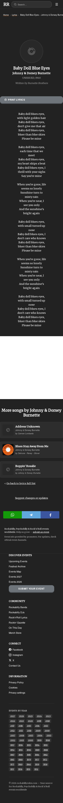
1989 (37, 750)
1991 (21, 750)
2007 (12, 735)
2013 (46, 726)
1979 (29, 759)
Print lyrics (16, 99)
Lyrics (14, 14)
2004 (39, 735)
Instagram (18, 655)
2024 (39, 716)
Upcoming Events (18, 561)
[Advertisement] (31, 367)
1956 (20, 769)
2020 (30, 721)
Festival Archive (17, 566)
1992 (12, 750)
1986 (20, 755)
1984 (37, 755)
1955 (28, 769)
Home (6, 14)
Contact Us (14, 665)
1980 (20, 759)
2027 (12, 716)
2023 (48, 716)
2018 (47, 721)
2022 (12, 721)
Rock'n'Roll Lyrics (18, 617)
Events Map (15, 571)
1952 (36, 769)
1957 (12, 769)
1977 (37, 759)
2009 (37, 730)
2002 (12, 740)
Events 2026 (15, 581)
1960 (29, 764)
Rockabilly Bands (18, 607)
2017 (12, 726)
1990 (29, 750)
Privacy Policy (16, 682)
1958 (45, 764)
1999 (39, 740)
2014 (37, 726)
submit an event (41, 532)
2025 (30, 716)
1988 (46, 750)
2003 (48, 735)
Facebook (18, 649)
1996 (20, 745)
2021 (21, 721)
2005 (30, 735)
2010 (29, 730)
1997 (12, 745)
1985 (29, 755)
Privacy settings (17, 692)
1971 (12, 764)
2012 (12, 730)
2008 (47, 730)
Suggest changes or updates (31, 498)
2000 (30, 740)
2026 (21, 716)
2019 (39, 721)
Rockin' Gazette (17, 622)
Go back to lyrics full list (20, 483)
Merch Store (15, 632)
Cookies (13, 687)
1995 (29, 745)
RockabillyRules (6, 4)
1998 (48, 740)
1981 (12, 759)
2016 (20, 726)
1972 (45, 759)
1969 (20, 764)
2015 (29, 726)
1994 (37, 745)
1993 (46, 745)
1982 (45, 755)
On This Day (15, 627)
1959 (37, 764)
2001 (21, 740)
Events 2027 (15, 576)
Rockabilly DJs (16, 612)
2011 (21, 730)
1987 (12, 755)
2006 (21, 735)
